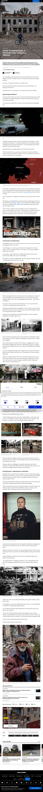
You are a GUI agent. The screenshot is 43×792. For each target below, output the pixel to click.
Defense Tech (19, 776)
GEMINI (34, 704)
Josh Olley (17, 72)
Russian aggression (18, 732)
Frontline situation (34, 732)
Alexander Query (8, 72)
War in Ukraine (7, 3)
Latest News (4, 776)
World (32, 776)
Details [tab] (21, 387)
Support (27, 778)
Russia (28, 732)
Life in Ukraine (38, 776)
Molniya (15, 201)
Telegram (19, 735)
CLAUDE (29, 704)
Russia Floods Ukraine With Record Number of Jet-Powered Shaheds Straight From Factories (30, 760)
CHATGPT (23, 704)
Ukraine (24, 732)
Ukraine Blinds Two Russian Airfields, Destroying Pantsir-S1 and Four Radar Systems (12, 760)
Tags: (4, 732)
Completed (10, 726)
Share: (4, 735)
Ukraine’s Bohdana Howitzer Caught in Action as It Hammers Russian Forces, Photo (15, 698)
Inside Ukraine (21, 779)
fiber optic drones (19, 204)
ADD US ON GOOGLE (35, 788)
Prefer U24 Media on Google (9, 69)
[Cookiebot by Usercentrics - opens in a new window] (37, 384)
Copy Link (36, 735)
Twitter (25, 735)
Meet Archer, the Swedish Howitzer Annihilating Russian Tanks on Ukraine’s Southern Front (16, 690)
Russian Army (11, 732)
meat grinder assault (29, 192)
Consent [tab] (7, 387)
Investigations (27, 776)
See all (39, 741)
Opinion (15, 779)
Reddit (31, 735)
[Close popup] (41, 785)
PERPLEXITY (16, 704)
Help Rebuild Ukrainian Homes (12, 720)
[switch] (16, 402)
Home (3, 3)
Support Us (36, 1)
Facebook (12, 735)
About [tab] (35, 387)
